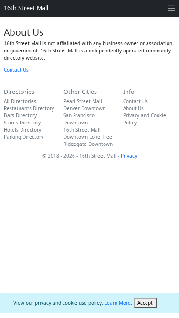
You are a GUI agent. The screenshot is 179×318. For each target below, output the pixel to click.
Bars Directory (20, 115)
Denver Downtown (84, 108)
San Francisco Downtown (79, 119)
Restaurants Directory (29, 108)
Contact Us (16, 69)
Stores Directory (22, 122)
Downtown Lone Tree (87, 136)
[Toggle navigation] (171, 8)
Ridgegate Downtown (88, 144)
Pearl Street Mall (82, 101)
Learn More (118, 302)
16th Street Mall (26, 8)
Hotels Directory (22, 129)
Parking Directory (23, 136)
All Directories (20, 101)
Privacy (129, 156)
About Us (133, 108)
